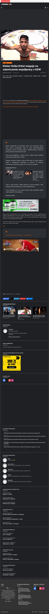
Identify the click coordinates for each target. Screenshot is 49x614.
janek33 (9, 474)
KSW (4, 62)
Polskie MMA (9, 62)
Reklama (46, 611)
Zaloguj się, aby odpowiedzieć (14, 336)
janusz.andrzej (11, 464)
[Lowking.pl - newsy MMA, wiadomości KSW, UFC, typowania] (6, 4)
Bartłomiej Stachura (7, 72)
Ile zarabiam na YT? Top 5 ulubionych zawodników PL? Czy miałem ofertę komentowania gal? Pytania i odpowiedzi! (18, 174)
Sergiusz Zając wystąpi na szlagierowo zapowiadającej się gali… (24, 316)
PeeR (9, 458)
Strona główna (41, 611)
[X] (7, 601)
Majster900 (10, 469)
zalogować (9, 347)
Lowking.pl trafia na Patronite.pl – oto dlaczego (18, 235)
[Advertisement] (24, 19)
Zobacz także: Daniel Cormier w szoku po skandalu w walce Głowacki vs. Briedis (20, 106)
